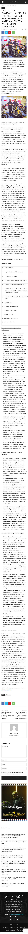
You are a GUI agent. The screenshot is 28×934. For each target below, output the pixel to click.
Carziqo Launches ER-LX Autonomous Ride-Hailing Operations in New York (13, 884)
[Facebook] (2, 32)
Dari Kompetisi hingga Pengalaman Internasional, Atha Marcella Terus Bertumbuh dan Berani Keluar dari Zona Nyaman (13, 863)
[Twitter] (6, 32)
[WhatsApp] (13, 32)
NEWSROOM (8, 5)
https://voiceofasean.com (14, 735)
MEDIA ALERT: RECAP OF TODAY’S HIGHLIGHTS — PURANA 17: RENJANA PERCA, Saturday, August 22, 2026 (13, 871)
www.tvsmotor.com (6, 690)
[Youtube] (17, 919)
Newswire (8, 694)
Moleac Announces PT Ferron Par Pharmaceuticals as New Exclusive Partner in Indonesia (7, 715)
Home (2, 5)
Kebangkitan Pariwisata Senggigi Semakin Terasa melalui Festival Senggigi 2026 (13, 878)
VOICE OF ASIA (6, 29)
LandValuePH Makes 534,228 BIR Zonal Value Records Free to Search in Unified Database (12, 856)
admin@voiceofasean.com (16, 914)
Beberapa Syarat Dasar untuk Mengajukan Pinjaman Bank (13, 842)
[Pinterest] (9, 32)
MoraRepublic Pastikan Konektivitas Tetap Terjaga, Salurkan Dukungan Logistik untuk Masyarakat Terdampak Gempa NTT (13, 849)
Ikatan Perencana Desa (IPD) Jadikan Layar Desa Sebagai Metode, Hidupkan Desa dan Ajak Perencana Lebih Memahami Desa (13, 836)
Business (14, 5)
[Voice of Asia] (14, 2)
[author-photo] (14, 731)
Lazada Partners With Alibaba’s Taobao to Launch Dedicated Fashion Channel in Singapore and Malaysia (21, 715)
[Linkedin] (14, 919)
